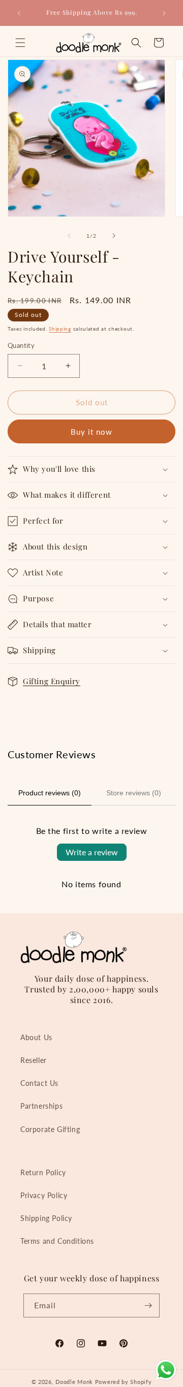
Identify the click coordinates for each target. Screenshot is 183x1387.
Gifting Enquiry (51, 681)
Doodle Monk (74, 1381)
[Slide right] (114, 235)
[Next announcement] (164, 13)
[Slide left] (69, 235)
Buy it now (91, 431)
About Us (36, 1037)
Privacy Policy (43, 1195)
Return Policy (43, 1172)
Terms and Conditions (57, 1241)
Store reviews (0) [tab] (133, 793)
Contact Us (39, 1083)
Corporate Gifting (50, 1129)
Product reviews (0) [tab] (49, 793)
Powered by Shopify (123, 1381)
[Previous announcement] (19, 13)
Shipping (60, 329)
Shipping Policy (46, 1218)
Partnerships (41, 1106)
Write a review (92, 852)
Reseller (33, 1060)
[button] (20, 42)
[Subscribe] (148, 1305)
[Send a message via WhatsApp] (166, 1370)
